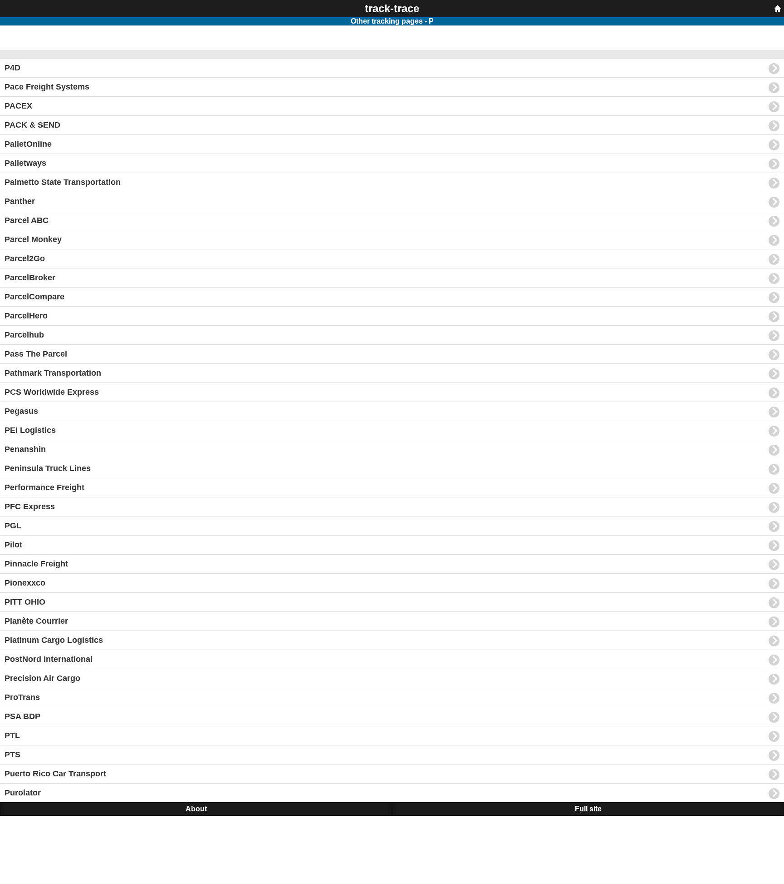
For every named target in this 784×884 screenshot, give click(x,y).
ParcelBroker (30, 277)
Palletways (25, 163)
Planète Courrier (36, 621)
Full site (588, 809)
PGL (13, 525)
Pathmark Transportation (53, 372)
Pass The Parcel (36, 353)
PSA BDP (22, 716)
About (196, 809)
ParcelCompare (34, 296)
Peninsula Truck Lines (48, 468)
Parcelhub (24, 334)
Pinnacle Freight (36, 563)
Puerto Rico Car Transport (55, 773)
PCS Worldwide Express (52, 392)
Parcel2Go (25, 258)
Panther (20, 201)
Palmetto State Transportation (63, 182)
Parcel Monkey (33, 239)
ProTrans (22, 697)
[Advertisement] (72, 37)
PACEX (18, 105)
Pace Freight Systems (47, 86)
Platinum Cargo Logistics (54, 640)
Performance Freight (44, 487)
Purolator (23, 792)
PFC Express (30, 506)
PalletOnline (28, 144)
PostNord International (49, 659)
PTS (12, 754)
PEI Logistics (30, 430)
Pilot (13, 544)
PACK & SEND (32, 124)
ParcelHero (26, 315)
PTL (12, 735)
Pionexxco (25, 582)
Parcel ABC (27, 220)
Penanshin (25, 449)
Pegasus (21, 411)
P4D (12, 67)
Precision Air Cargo (42, 678)
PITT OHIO (25, 601)
